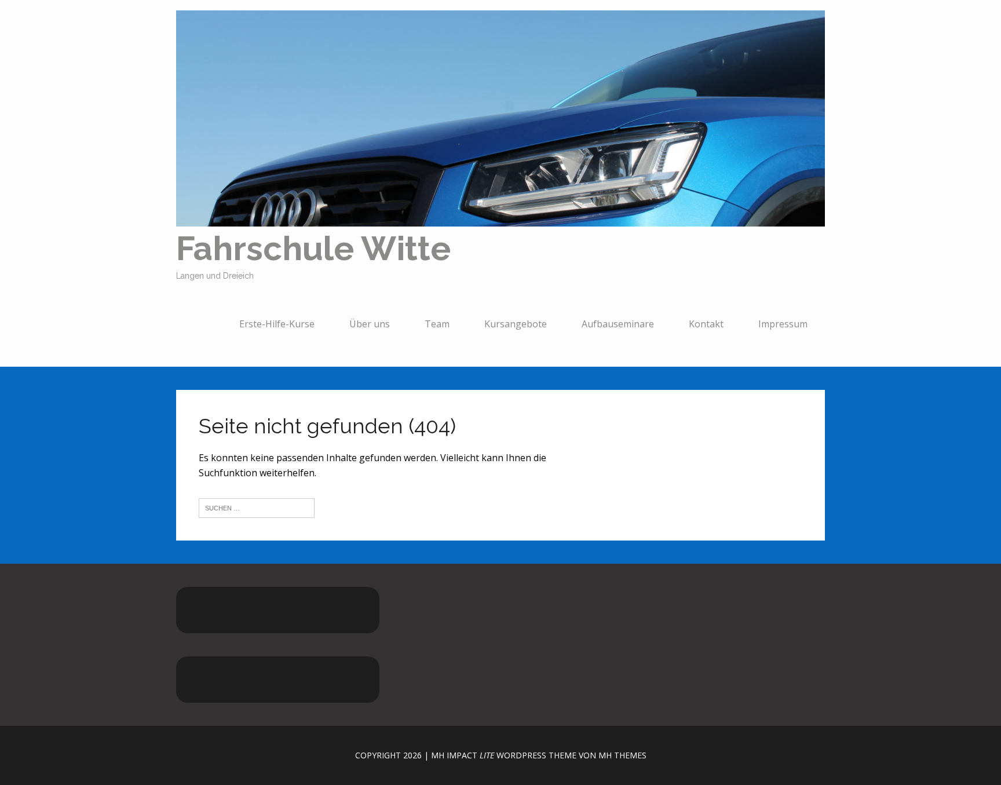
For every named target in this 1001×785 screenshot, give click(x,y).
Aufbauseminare (618, 323)
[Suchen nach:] (257, 507)
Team (437, 323)
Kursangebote (515, 323)
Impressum (783, 323)
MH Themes (622, 755)
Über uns (369, 323)
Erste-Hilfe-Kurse (277, 323)
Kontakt (706, 323)
